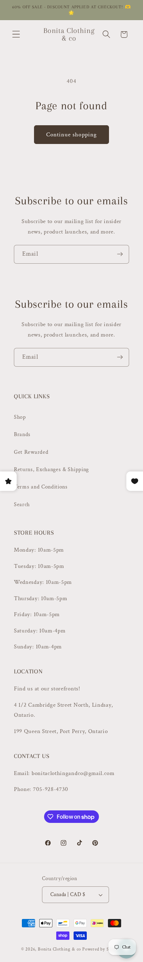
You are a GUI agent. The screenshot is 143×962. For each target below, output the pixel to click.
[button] (16, 34)
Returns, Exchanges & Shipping (51, 469)
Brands (22, 434)
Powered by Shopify (102, 949)
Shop (20, 417)
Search (22, 504)
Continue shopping (71, 134)
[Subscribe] (120, 254)
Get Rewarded (31, 452)
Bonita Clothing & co (59, 949)
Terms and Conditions (41, 487)
